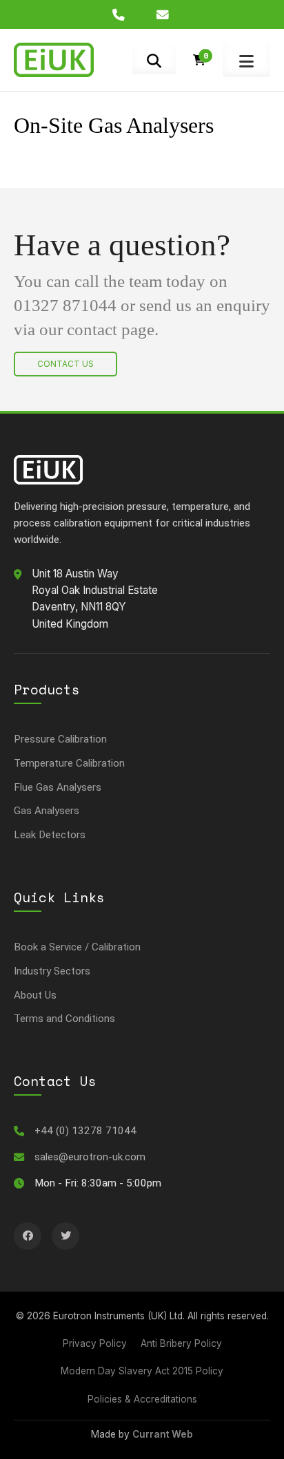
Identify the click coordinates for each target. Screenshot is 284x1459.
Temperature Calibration (69, 763)
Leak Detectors (49, 835)
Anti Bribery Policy (181, 1343)
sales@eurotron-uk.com (89, 1157)
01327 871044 (65, 305)
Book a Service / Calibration (77, 947)
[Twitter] (65, 1236)
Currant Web (162, 1434)
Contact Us (65, 364)
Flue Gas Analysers (57, 787)
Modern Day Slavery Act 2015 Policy (142, 1370)
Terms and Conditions (64, 1018)
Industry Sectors (52, 971)
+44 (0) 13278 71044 (85, 1131)
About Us (35, 995)
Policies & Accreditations (142, 1399)
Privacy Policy (95, 1343)
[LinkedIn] (27, 1236)
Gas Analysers (46, 811)
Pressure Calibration (60, 739)
